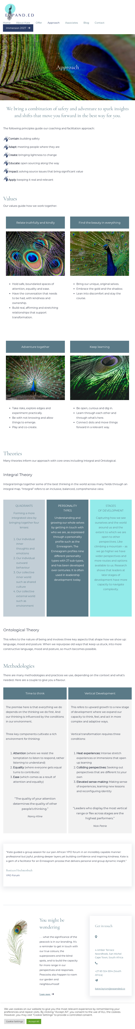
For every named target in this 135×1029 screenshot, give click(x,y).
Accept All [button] (33, 1021)
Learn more (45, 994)
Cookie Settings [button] (14, 1021)
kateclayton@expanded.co (110, 988)
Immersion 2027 (16, 28)
